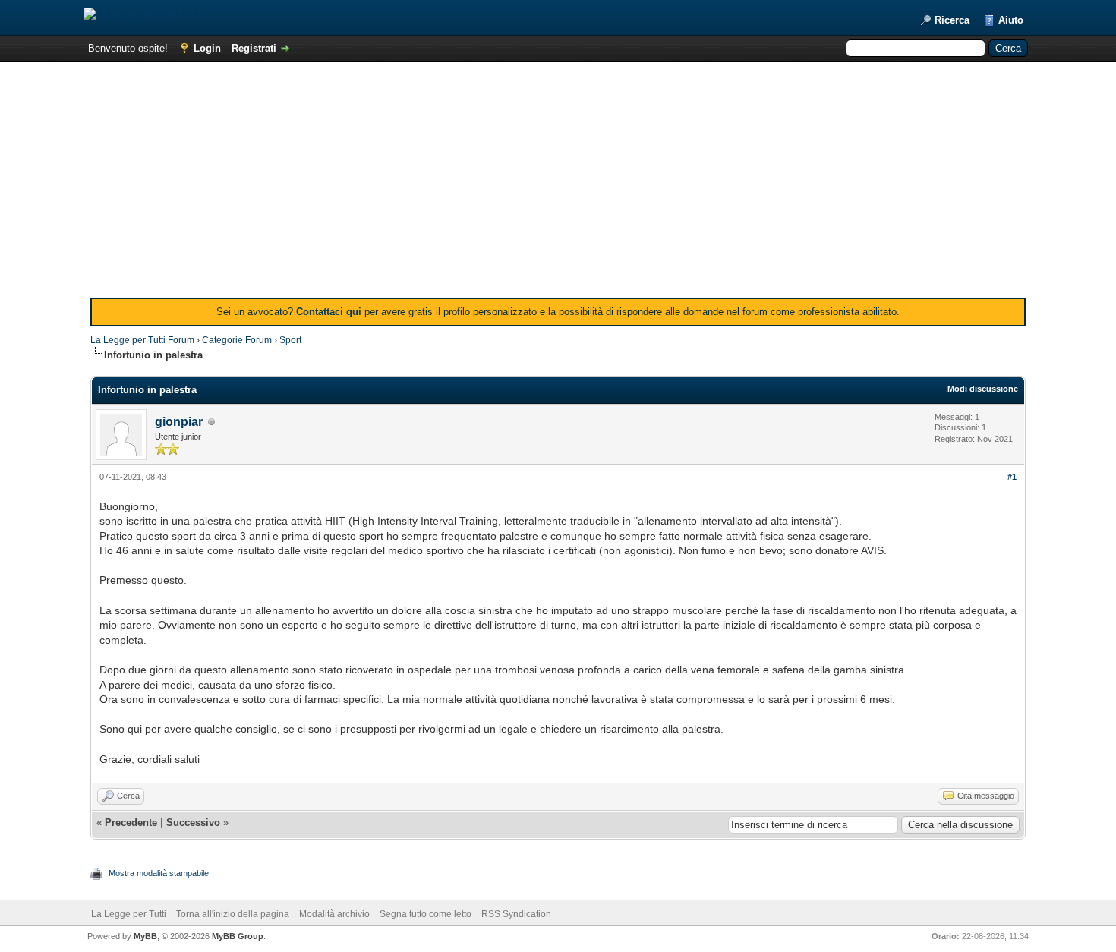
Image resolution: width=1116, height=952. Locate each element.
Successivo (193, 822)
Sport (290, 340)
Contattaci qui (328, 311)
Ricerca (952, 20)
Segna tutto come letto (425, 914)
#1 (1012, 476)
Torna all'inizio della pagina (232, 914)
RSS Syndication (516, 914)
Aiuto (1010, 20)
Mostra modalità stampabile (159, 873)
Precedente (131, 822)
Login (207, 48)
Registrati (254, 48)
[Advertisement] (558, 183)
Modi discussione (982, 388)
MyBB (145, 936)
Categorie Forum (237, 340)
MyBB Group (237, 936)
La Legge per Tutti (128, 914)
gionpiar (179, 421)
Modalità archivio (334, 914)
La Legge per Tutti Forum (142, 340)
